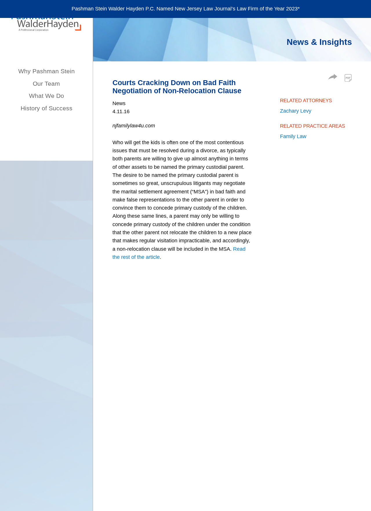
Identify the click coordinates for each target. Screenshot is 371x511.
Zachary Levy (295, 111)
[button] (332, 78)
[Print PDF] (348, 78)
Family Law (293, 136)
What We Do (46, 95)
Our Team (46, 83)
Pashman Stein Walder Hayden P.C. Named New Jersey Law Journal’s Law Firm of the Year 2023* (186, 9)
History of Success (46, 108)
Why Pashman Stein (46, 71)
